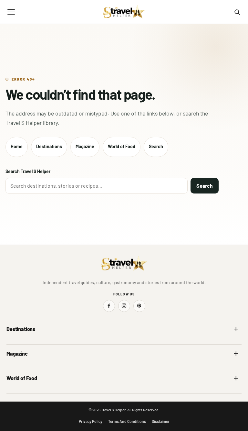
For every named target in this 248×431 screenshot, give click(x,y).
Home (17, 146)
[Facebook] (109, 306)
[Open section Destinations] (236, 329)
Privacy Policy (90, 421)
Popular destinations (148, 367)
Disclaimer (161, 421)
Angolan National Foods (150, 391)
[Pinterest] (139, 306)
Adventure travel (22, 367)
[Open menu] (11, 12)
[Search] (237, 12)
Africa (12, 342)
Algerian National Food (27, 391)
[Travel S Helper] (124, 12)
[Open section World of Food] (236, 378)
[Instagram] (124, 306)
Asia (132, 342)
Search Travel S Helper (27, 171)
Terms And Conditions (127, 421)
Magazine (85, 146)
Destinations (49, 146)
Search (156, 146)
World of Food (121, 146)
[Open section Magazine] (236, 353)
